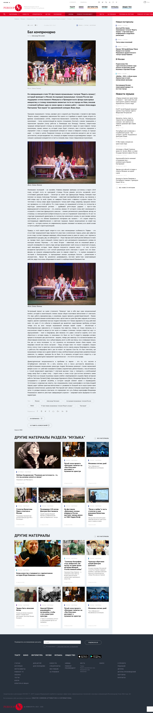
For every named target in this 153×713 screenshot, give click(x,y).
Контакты (122, 677)
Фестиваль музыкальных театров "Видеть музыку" (51, 19)
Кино (81, 7)
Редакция (121, 666)
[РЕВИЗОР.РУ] (13, 7)
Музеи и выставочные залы (87, 668)
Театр (72, 7)
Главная (17, 19)
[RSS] (106, 2)
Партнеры (122, 675)
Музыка (114, 7)
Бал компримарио (78, 19)
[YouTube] (109, 2)
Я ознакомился (51, 646)
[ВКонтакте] (99, 2)
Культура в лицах (22, 683)
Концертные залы (85, 670)
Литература (92, 7)
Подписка (83, 2)
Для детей (37, 663)
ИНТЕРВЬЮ (21, 472)
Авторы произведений (127, 672)
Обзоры (18, 675)
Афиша (71, 14)
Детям (48, 14)
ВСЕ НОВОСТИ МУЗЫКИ (127, 187)
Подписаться (93, 642)
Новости (26, 14)
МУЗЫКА (80, 25)
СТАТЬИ (86, 25)
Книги (102, 663)
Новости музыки (125, 93)
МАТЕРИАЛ (93, 25)
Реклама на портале (126, 14)
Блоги (17, 680)
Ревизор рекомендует (85, 14)
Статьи (69, 19)
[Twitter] (102, 2)
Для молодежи (39, 666)
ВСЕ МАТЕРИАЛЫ (103, 438)
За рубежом (112, 14)
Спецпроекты (37, 14)
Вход (148, 2)
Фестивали (54, 669)
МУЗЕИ (119, 73)
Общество (127, 7)
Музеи (104, 7)
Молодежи (57, 14)
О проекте (73, 2)
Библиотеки (83, 671)
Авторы (121, 669)
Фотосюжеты (20, 669)
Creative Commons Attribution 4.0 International (52, 698)
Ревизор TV (19, 672)
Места (102, 14)
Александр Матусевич (38, 36)
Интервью (19, 666)
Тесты (17, 677)
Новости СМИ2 (18, 430)
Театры (82, 666)
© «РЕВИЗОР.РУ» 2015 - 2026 (33, 707)
